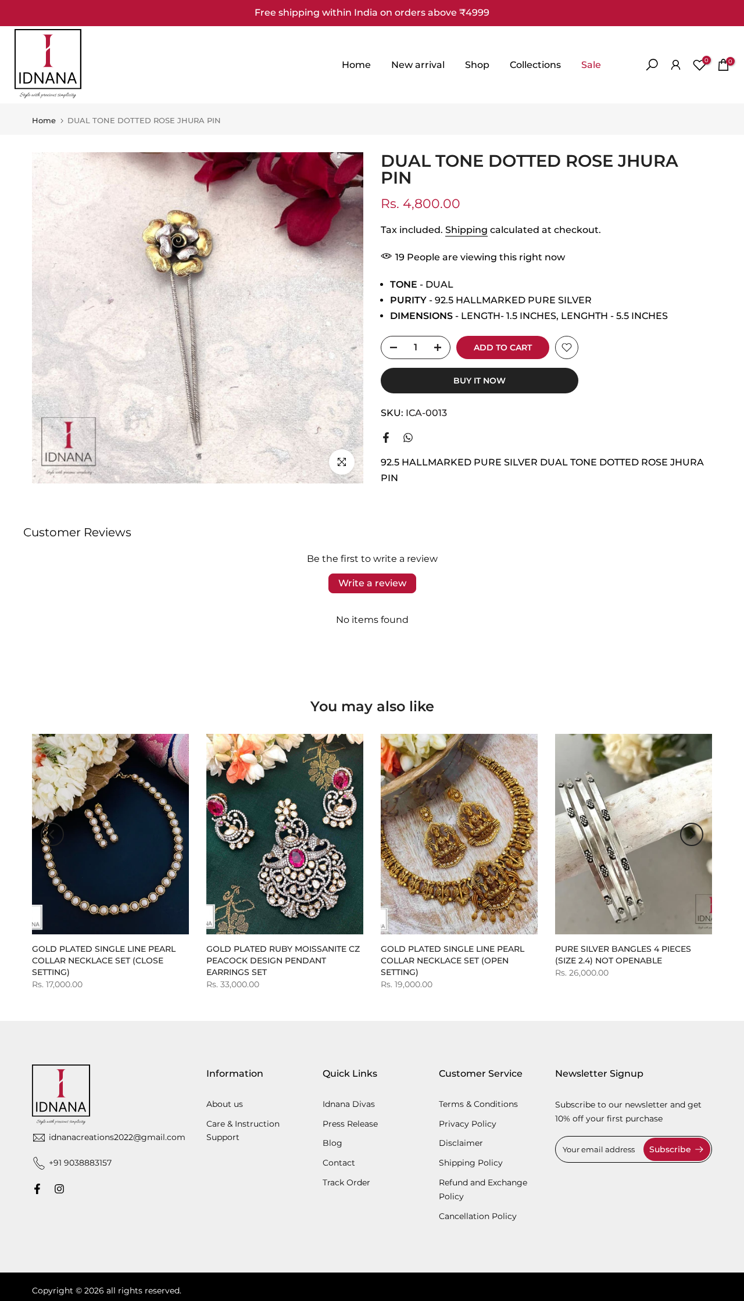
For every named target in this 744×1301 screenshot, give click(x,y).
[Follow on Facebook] (37, 1189)
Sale (591, 64)
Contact (339, 1162)
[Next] (691, 834)
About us (224, 1104)
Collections (535, 64)
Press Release (350, 1124)
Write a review (372, 583)
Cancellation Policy (478, 1216)
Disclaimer (461, 1143)
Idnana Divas (349, 1104)
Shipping (466, 229)
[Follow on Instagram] (59, 1189)
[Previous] (52, 834)
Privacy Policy (467, 1124)
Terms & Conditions (478, 1104)
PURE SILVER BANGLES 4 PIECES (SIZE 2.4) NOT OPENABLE (623, 955)
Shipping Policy (471, 1162)
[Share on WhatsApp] (408, 437)
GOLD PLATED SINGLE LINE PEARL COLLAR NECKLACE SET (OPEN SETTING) (452, 960)
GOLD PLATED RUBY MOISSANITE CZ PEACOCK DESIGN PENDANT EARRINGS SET (283, 960)
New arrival (418, 64)
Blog (332, 1143)
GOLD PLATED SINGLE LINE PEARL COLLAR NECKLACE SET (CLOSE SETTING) (104, 960)
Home (356, 64)
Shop (477, 64)
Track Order (346, 1182)
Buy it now (479, 380)
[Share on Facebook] (386, 437)
